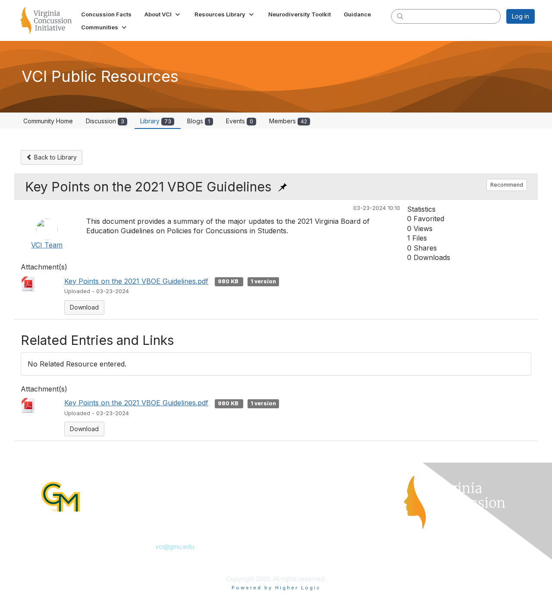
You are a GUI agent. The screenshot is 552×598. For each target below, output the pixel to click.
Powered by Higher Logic (276, 588)
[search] (400, 16)
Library (155, 121)
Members (288, 121)
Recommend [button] (506, 185)
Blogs (198, 121)
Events (239, 121)
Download (84, 307)
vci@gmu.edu (174, 546)
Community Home (48, 121)
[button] (163, 14)
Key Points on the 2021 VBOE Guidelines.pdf (136, 281)
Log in (520, 16)
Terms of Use (298, 521)
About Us (292, 508)
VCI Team (47, 245)
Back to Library (54, 157)
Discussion (105, 121)
